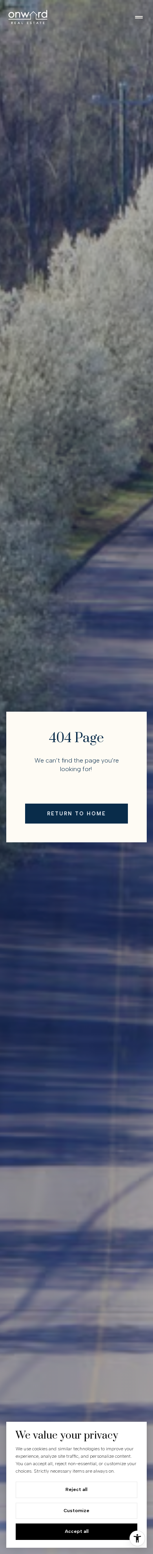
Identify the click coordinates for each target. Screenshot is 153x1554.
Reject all (76, 1489)
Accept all (77, 1531)
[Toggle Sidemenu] (139, 17)
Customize (76, 1510)
